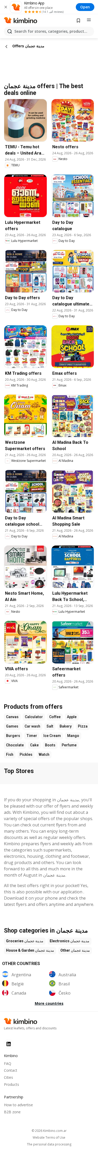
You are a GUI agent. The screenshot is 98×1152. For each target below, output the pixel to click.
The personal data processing (49, 1144)
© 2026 (49, 1130)
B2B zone (12, 1111)
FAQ (7, 1063)
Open (85, 6)
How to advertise (18, 1104)
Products (11, 1084)
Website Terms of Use (49, 1138)
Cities (8, 1077)
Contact (10, 1070)
